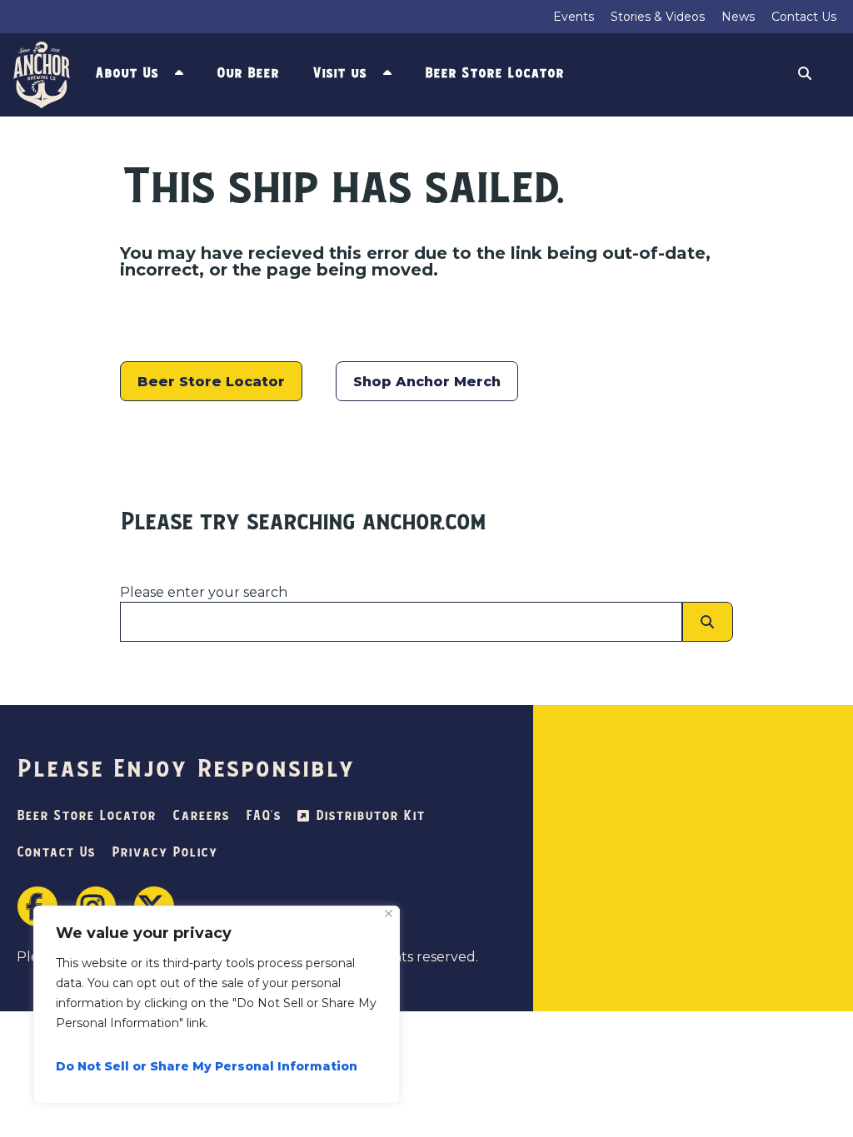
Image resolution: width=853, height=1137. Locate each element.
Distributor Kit (370, 816)
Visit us (339, 73)
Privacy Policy (164, 852)
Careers (200, 816)
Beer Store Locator (494, 73)
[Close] (388, 913)
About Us (126, 73)
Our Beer (248, 73)
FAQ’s (263, 816)
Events (573, 16)
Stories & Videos (658, 16)
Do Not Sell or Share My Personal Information (206, 1066)
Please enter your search (203, 592)
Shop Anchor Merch (427, 382)
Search (804, 75)
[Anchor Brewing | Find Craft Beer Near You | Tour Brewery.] (43, 75)
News (738, 16)
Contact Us (803, 16)
